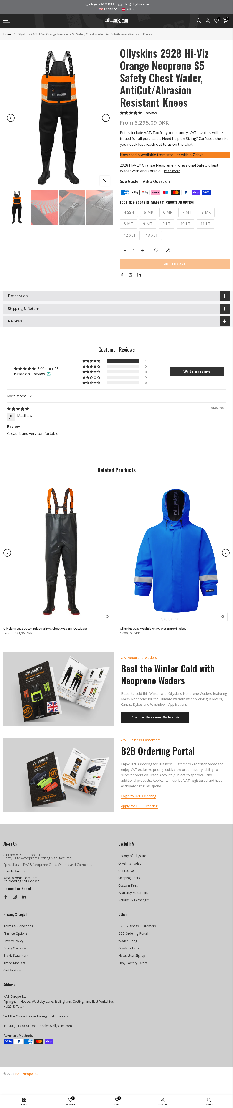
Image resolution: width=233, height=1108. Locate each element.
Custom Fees (128, 885)
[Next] (106, 118)
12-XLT (130, 235)
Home (7, 34)
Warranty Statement (133, 892)
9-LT (166, 223)
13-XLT (152, 235)
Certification (12, 970)
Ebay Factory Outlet (132, 963)
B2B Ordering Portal (133, 933)
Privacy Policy (13, 941)
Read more (172, 171)
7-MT (187, 212)
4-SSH (129, 212)
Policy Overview (15, 948)
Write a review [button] (196, 371)
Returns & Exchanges (134, 900)
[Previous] (11, 118)
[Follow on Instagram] (131, 275)
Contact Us (126, 870)
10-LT (185, 223)
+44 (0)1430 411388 (101, 4)
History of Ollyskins (132, 856)
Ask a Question (156, 181)
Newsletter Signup (131, 955)
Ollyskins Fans (128, 948)
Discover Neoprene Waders (152, 717)
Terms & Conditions (18, 926)
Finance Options (15, 933)
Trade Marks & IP (16, 963)
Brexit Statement (15, 955)
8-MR (206, 212)
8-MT (128, 223)
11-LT (205, 223)
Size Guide (129, 181)
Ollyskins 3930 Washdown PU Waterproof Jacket (153, 628)
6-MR (167, 212)
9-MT (147, 223)
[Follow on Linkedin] (139, 275)
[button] (108, 9)
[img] (18, 408)
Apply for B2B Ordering (139, 806)
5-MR (148, 212)
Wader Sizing (127, 941)
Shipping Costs (129, 878)
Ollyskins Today (129, 863)
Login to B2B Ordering (138, 796)
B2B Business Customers (137, 926)
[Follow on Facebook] (122, 275)
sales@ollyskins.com (135, 4)
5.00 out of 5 (48, 368)
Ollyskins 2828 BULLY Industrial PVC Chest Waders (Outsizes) (45, 628)
